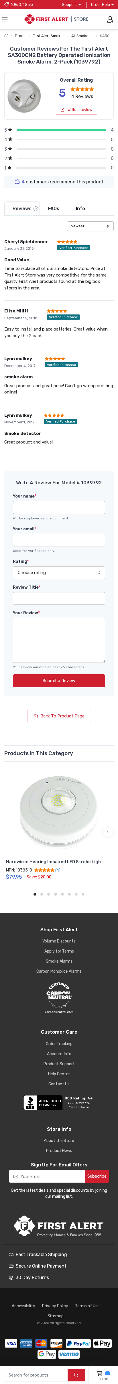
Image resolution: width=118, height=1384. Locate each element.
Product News (59, 1150)
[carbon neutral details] (59, 997)
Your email (24, 529)
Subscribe (97, 1176)
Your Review (26, 613)
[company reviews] (59, 1102)
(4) (57, 870)
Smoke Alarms (59, 961)
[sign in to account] (110, 19)
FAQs (53, 208)
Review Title (26, 587)
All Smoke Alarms (86, 36)
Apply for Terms (59, 951)
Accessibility (23, 1306)
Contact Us (59, 1084)
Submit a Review (59, 680)
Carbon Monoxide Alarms (59, 971)
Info (80, 208)
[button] (10, 832)
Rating (21, 561)
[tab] (22, 208)
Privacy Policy (55, 1306)
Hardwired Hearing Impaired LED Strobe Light (54, 861)
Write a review (79, 110)
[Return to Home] (7, 36)
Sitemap (56, 1316)
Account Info (59, 1053)
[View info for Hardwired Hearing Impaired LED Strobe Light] (59, 812)
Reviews (22, 208)
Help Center (59, 1074)
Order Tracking (59, 1043)
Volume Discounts (59, 941)
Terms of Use (87, 1306)
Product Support (59, 1063)
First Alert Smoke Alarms (54, 36)
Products (23, 36)
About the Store (59, 1140)
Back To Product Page (62, 716)
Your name (24, 496)
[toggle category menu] (5, 19)
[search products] (76, 1375)
